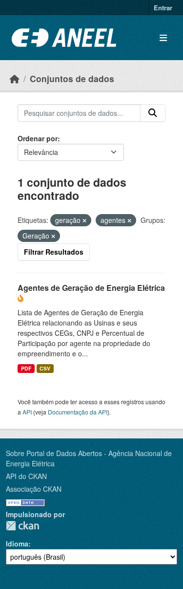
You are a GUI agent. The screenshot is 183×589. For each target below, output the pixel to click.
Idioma (17, 543)
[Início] (15, 78)
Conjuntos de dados (72, 78)
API (27, 412)
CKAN (22, 526)
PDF (26, 368)
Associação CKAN (33, 489)
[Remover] (84, 220)
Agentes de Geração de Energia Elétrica (91, 287)
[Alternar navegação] (163, 38)
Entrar (163, 7)
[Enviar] (152, 113)
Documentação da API (77, 412)
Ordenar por (38, 138)
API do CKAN (26, 476)
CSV (45, 368)
